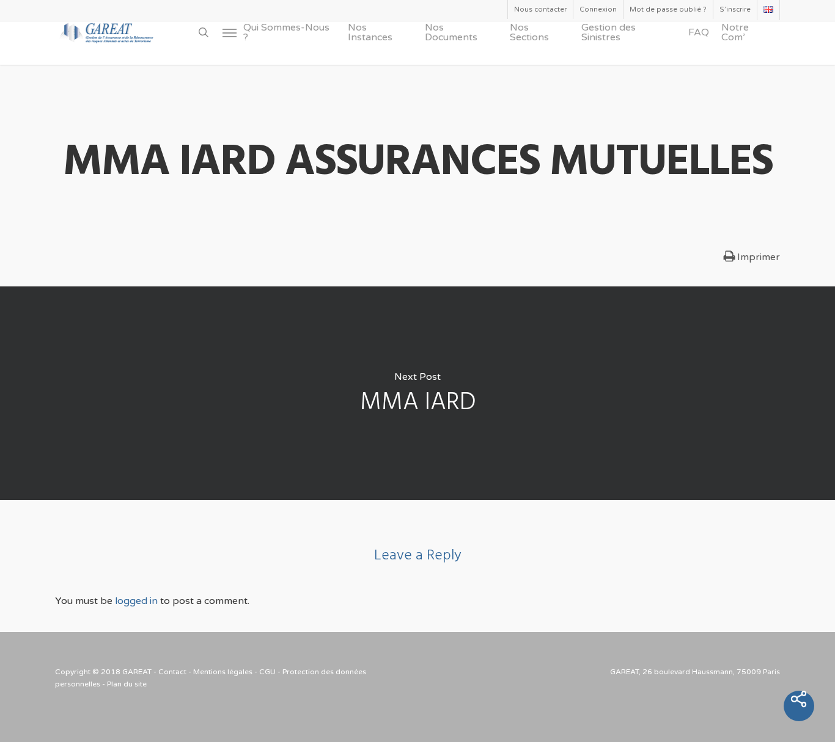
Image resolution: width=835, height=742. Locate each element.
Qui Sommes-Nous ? (286, 32)
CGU (267, 671)
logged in (136, 601)
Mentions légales (222, 671)
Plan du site (127, 684)
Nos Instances (370, 32)
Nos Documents (451, 32)
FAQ (698, 32)
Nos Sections (529, 32)
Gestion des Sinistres (608, 32)
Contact (172, 671)
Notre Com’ (735, 32)
